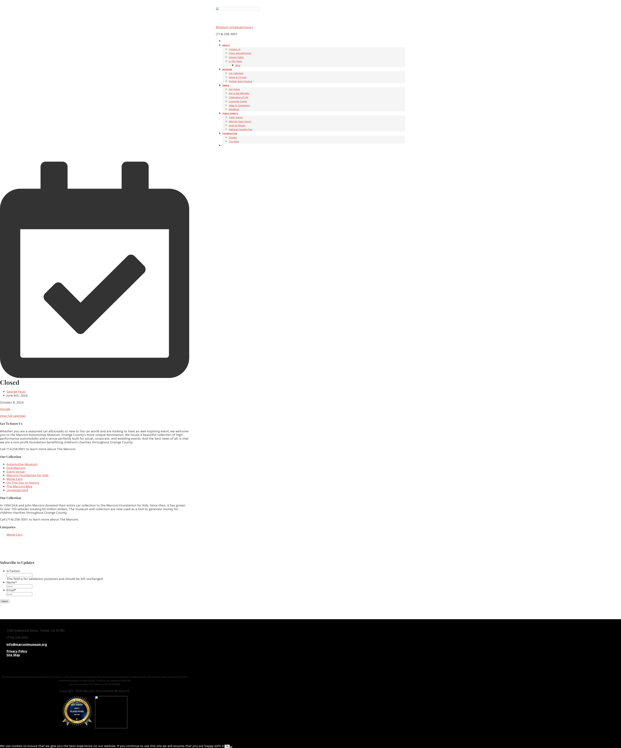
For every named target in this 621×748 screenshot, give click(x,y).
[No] (231, 747)
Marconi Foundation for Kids (27, 475)
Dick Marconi (15, 468)
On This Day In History (22, 483)
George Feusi (16, 391)
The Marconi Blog (19, 486)
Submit (4, 601)
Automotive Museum (21, 464)
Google (5, 409)
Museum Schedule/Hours (234, 27)
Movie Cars (14, 479)
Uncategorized (17, 490)
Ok (227, 746)
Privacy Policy (16, 651)
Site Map (13, 655)
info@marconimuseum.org (26, 644)
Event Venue (15, 472)
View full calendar (13, 416)
